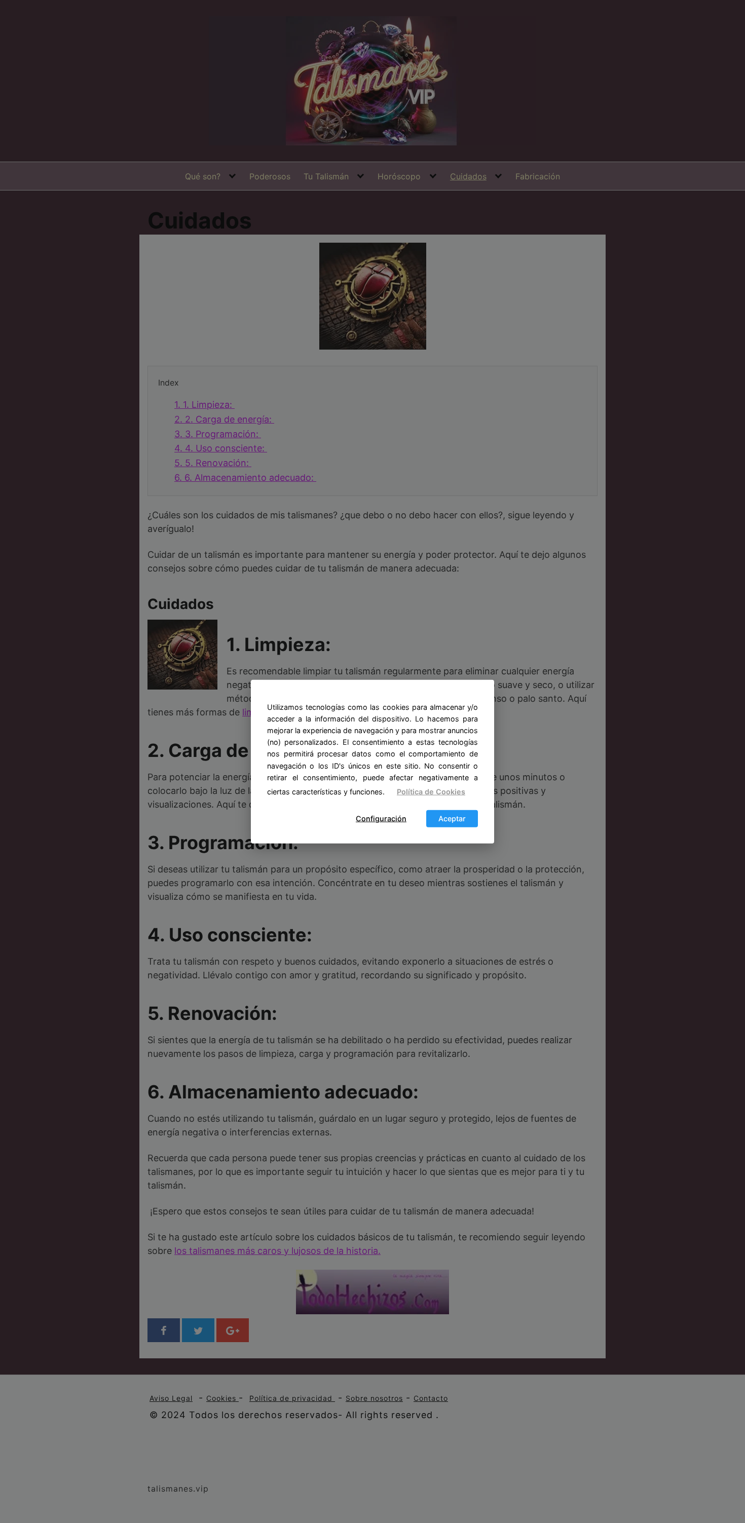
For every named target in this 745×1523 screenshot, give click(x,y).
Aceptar (452, 818)
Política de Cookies (431, 791)
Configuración (381, 818)
